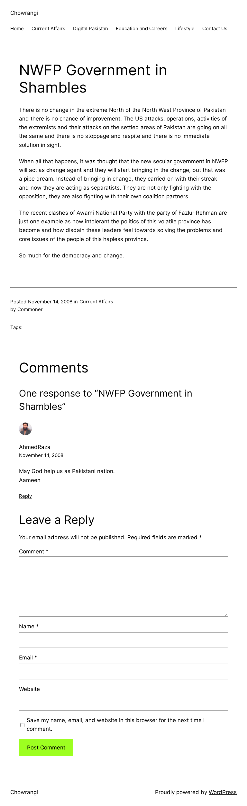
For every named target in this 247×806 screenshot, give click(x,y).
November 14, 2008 (41, 455)
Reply (25, 496)
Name (29, 626)
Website (29, 689)
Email (28, 657)
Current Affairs (96, 302)
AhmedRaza (34, 447)
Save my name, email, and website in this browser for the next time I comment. (116, 724)
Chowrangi (24, 13)
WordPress (223, 792)
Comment (34, 551)
